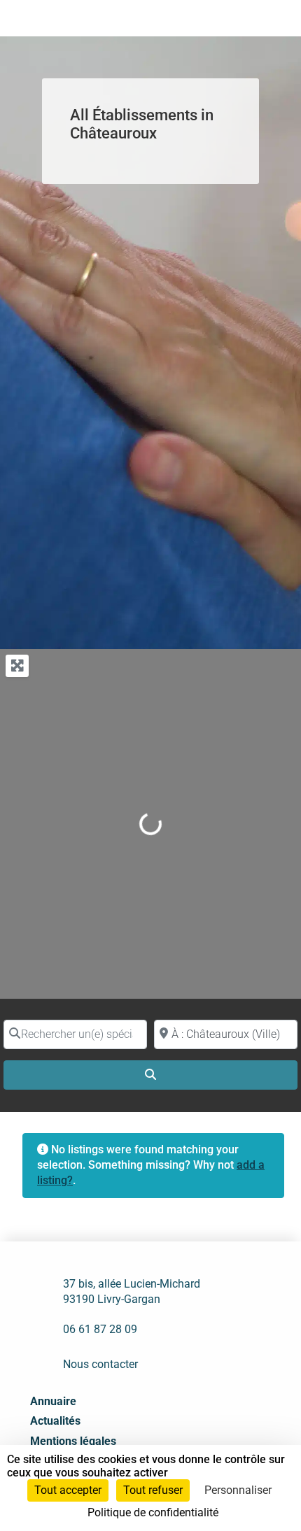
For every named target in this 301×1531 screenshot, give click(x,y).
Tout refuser (153, 1490)
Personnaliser (238, 1490)
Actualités (55, 1420)
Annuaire (53, 1401)
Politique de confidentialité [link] (153, 1512)
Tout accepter (68, 1490)
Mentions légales (73, 1441)
